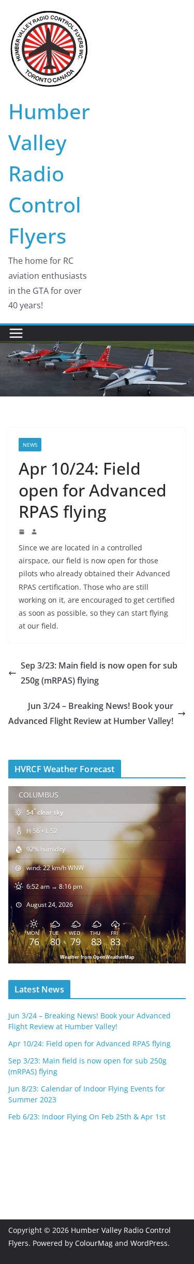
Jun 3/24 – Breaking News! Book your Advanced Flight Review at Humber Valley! (90, 713)
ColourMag (94, 1243)
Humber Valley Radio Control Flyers (49, 173)
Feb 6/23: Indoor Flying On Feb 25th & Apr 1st (87, 1116)
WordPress (149, 1243)
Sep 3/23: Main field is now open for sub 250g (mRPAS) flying (99, 673)
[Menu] (16, 333)
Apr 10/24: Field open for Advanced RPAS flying (89, 1043)
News (30, 444)
